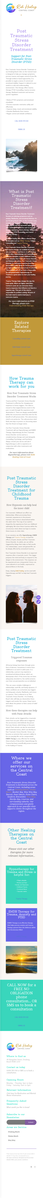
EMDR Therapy (25, 241)
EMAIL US (21, 129)
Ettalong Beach (14, 1132)
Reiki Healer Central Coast (21, 347)
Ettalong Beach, (22, 789)
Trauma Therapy (20, 537)
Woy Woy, (31, 796)
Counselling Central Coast (21, 339)
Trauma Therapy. (22, 243)
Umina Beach (13, 1136)
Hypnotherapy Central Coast (21, 355)
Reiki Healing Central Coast (23, 456)
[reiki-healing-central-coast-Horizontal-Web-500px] (21, 8)
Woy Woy (11, 1140)
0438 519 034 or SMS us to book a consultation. (20, 1071)
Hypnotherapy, (27, 535)
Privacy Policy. (15, 1156)
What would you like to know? (18, 1107)
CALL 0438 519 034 (21, 121)
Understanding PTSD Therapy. (21, 305)
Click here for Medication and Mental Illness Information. (21, 1094)
